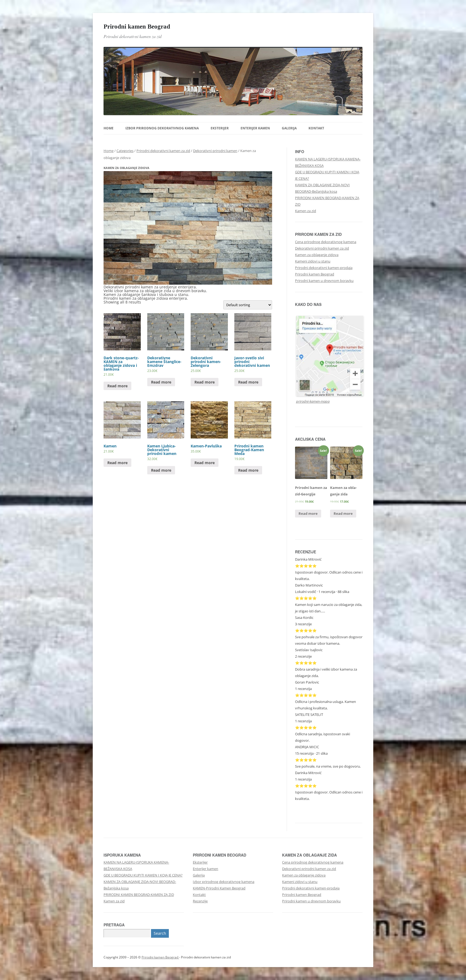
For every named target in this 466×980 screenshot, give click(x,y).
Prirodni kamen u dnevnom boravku (324, 280)
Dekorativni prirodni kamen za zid (322, 248)
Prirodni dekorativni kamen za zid (163, 150)
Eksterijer (220, 128)
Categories (124, 150)
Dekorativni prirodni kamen (215, 150)
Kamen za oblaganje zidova (316, 254)
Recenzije (200, 901)
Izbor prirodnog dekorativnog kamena (162, 128)
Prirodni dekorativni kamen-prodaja (323, 267)
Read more (117, 385)
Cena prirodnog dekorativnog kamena (325, 241)
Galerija (289, 128)
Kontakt (316, 128)
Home (109, 128)
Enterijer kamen (255, 128)
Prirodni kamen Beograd (137, 26)
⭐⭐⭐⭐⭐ (306, 662)
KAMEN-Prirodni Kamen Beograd (219, 888)
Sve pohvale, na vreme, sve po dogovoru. (328, 766)
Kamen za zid (305, 210)
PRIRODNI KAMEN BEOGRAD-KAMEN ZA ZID (139, 894)
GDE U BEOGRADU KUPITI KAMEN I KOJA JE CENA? (143, 875)
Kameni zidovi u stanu (312, 261)
